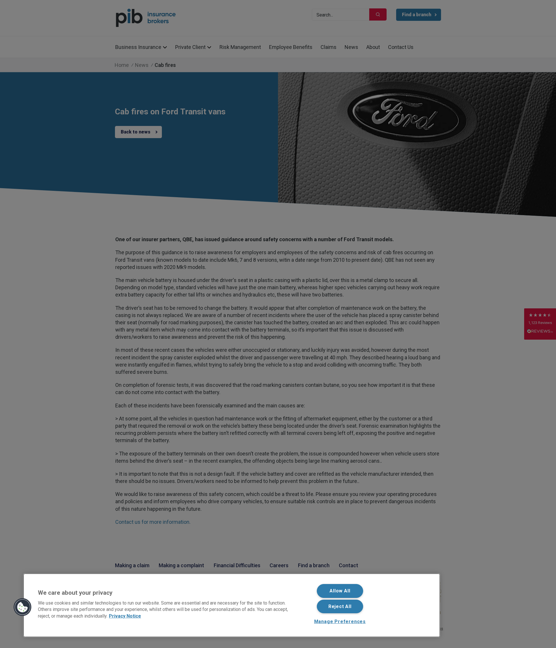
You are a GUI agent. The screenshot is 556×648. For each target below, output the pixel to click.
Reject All (340, 606)
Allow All (340, 591)
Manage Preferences (340, 621)
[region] (231, 605)
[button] (22, 607)
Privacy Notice (125, 615)
